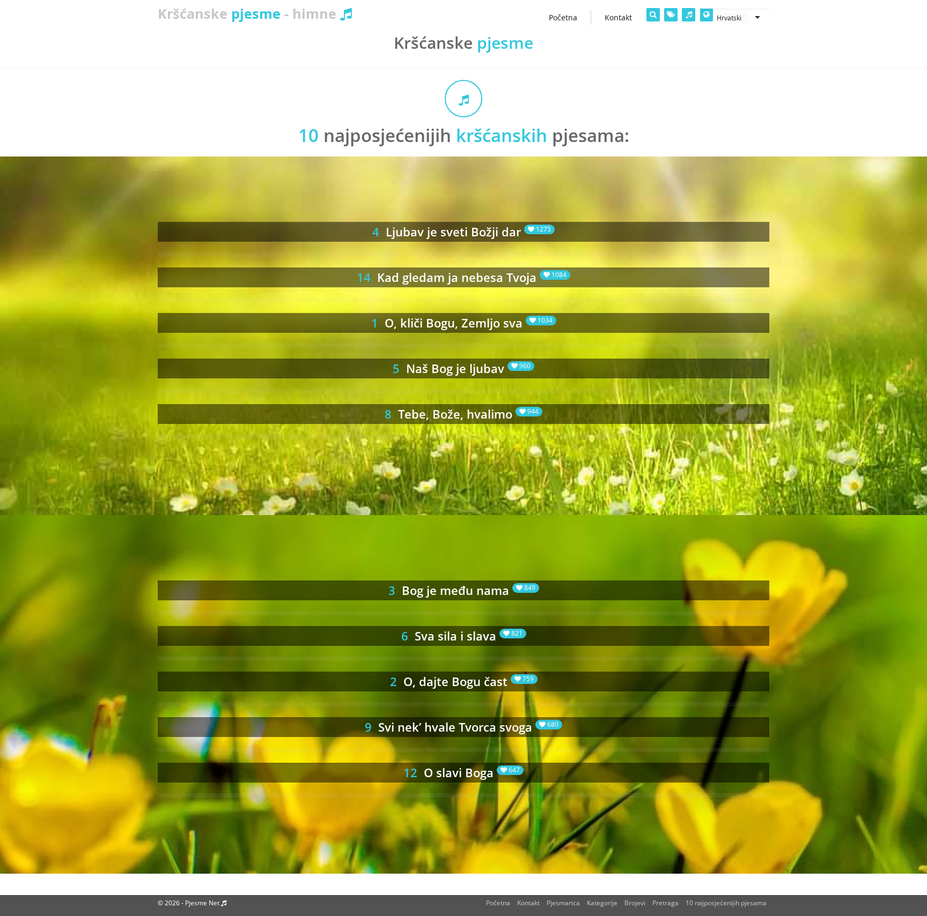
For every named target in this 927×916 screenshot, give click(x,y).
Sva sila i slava (462, 636)
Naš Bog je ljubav (462, 368)
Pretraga (665, 902)
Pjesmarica (563, 902)
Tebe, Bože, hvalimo (462, 414)
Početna (498, 902)
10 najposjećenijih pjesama (726, 902)
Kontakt (528, 902)
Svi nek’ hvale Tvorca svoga (461, 727)
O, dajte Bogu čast (462, 681)
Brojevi (634, 902)
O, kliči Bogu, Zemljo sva (462, 323)
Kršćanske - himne (249, 13)
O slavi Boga (461, 772)
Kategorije (602, 902)
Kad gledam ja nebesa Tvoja (461, 277)
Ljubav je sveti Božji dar (461, 232)
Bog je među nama (461, 590)
